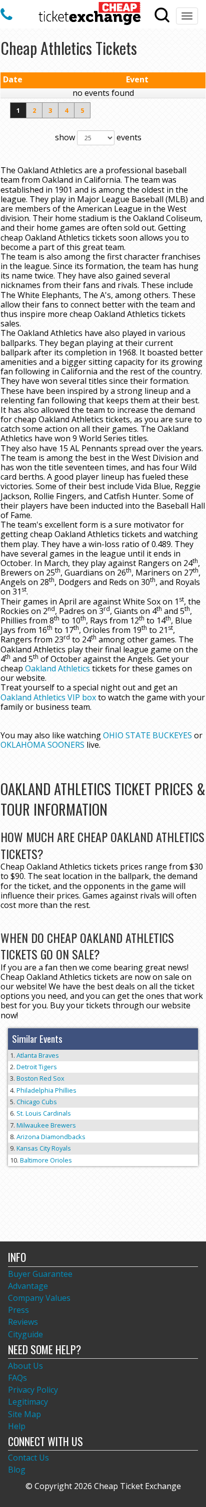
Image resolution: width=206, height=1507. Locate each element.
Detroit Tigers (36, 1066)
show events (98, 137)
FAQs (17, 1377)
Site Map (24, 1414)
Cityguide (25, 1334)
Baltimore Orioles (46, 1160)
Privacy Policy (33, 1389)
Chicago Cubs (36, 1101)
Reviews (23, 1321)
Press (18, 1309)
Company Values (39, 1297)
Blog (17, 1469)
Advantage (28, 1285)
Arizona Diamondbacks (51, 1136)
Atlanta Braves (37, 1055)
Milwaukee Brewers (46, 1125)
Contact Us (28, 1457)
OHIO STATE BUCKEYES (147, 735)
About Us (25, 1365)
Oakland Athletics (57, 668)
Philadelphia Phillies (46, 1090)
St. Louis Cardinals (43, 1113)
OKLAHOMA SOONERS (42, 744)
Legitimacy (28, 1401)
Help (17, 1426)
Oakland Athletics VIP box (48, 697)
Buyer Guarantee (40, 1273)
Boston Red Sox (40, 1078)
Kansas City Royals (43, 1148)
